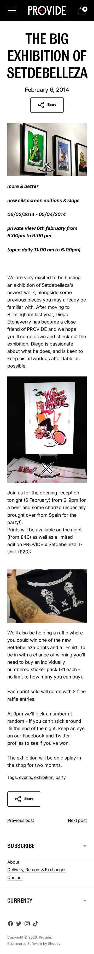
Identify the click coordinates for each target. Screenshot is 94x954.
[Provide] (47, 10)
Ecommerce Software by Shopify (33, 943)
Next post (77, 820)
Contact (15, 877)
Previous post (20, 820)
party (61, 777)
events (25, 777)
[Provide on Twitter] (19, 924)
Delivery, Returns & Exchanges (36, 869)
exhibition (43, 777)
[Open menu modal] (12, 10)
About (13, 862)
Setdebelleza (56, 285)
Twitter (62, 736)
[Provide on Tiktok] (35, 924)
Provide (45, 937)
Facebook (33, 736)
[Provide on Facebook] (10, 924)
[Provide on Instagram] (27, 924)
